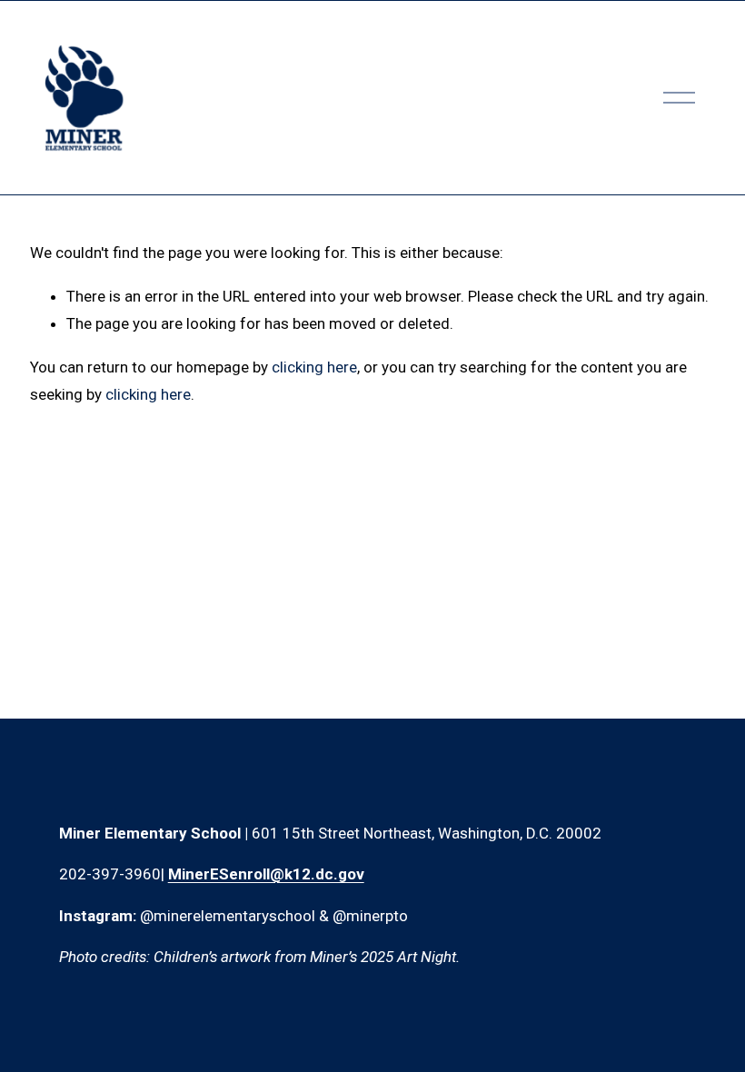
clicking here (314, 367)
